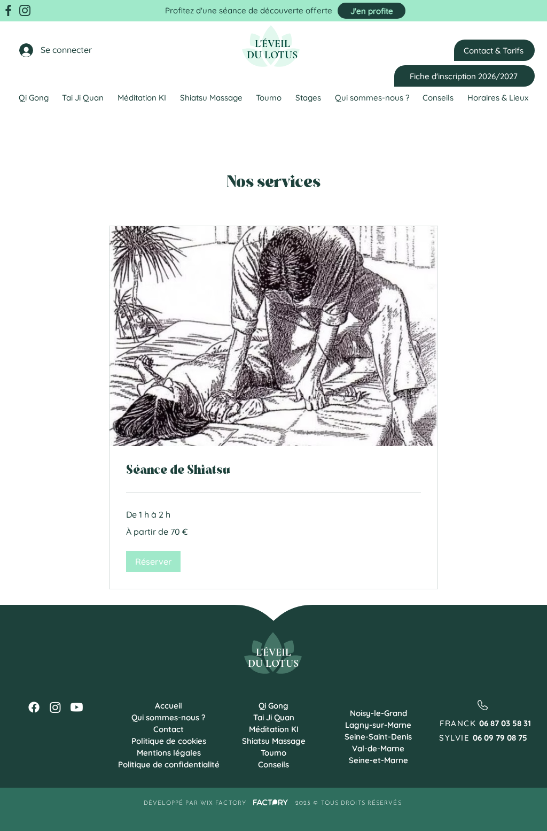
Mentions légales (169, 753)
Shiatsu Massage (274, 741)
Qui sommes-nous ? (168, 717)
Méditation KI (274, 729)
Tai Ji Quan (273, 717)
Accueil (168, 706)
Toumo (273, 753)
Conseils (273, 764)
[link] (273, 471)
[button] (153, 561)
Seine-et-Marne (378, 760)
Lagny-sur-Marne (378, 725)
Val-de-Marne (378, 748)
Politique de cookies (168, 741)
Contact (168, 729)
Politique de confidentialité (169, 764)
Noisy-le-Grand (378, 713)
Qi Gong (273, 706)
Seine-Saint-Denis (378, 737)
